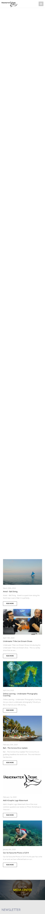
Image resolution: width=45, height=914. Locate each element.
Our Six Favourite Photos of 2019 (16, 853)
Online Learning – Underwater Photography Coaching (20, 695)
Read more (10, 603)
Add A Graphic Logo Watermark (15, 800)
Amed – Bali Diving (10, 591)
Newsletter (11, 909)
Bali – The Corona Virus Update (15, 748)
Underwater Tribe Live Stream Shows (17, 641)
